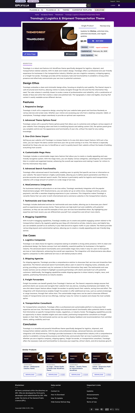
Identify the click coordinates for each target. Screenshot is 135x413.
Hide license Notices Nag (60, 402)
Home (37, 15)
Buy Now (99, 41)
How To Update (57, 398)
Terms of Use (92, 402)
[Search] (88, 5)
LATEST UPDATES (33, 1)
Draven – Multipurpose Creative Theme (31, 367)
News (118, 1)
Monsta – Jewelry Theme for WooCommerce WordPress (78, 368)
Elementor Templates (82, 10)
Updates (90, 391)
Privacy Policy (92, 398)
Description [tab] (27, 63)
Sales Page (31, 54)
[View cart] (119, 5)
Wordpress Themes (47, 15)
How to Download (57, 395)
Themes (66, 10)
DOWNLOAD (30, 374)
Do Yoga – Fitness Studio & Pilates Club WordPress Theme (55, 368)
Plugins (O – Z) (52, 10)
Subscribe (99, 10)
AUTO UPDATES (20, 1)
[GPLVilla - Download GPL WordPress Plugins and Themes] (22, 5)
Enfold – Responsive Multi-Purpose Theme (102, 367)
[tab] (87, 25)
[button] (70, 54)
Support (112, 1)
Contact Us (55, 391)
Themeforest (59, 15)
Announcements (93, 395)
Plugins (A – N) (36, 10)
